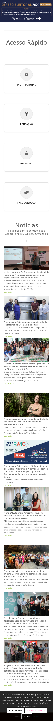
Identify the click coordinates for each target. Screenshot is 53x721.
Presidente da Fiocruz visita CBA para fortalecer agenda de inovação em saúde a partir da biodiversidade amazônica (25, 621)
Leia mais (8, 292)
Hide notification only (36, 710)
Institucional (26, 84)
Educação (26, 124)
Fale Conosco (26, 202)
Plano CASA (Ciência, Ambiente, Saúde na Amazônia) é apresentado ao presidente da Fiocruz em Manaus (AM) (25, 516)
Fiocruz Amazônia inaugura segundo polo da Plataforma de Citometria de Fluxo (25, 323)
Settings (27, 716)
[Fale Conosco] (26, 192)
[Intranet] (26, 153)
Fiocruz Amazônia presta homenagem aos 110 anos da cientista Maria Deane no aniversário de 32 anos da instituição (26, 366)
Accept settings (15, 710)
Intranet (26, 163)
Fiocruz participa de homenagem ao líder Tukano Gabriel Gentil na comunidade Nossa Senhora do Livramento (25, 574)
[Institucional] (26, 74)
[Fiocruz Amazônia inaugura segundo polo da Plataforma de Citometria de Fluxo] (26, 308)
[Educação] (26, 114)
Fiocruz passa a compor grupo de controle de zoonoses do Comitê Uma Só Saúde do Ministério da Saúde (26, 422)
